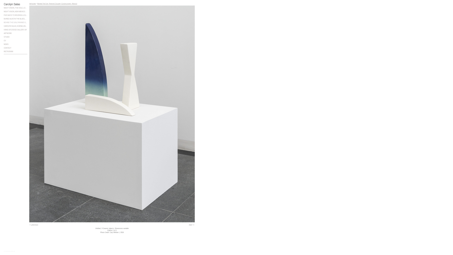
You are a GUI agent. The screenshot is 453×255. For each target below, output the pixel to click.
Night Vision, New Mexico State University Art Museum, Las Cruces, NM (15, 12)
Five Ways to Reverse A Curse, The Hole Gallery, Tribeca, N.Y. (15, 15)
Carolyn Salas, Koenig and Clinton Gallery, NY (15, 26)
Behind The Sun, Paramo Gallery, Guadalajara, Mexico (15, 22)
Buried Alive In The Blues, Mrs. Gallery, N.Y (15, 19)
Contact (7, 48)
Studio (7, 37)
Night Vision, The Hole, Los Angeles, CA (15, 8)
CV (5, 41)
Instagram (8, 51)
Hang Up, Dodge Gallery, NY (15, 30)
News (6, 44)
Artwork (8, 33)
